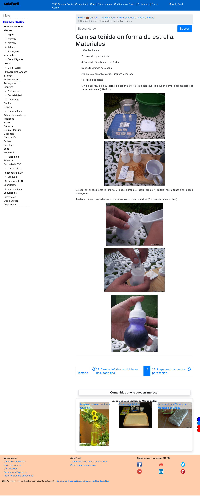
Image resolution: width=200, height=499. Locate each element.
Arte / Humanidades (15, 115)
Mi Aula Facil (176, 4)
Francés (11, 38)
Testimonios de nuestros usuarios (88, 461)
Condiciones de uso (65, 481)
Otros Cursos (11, 200)
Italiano (11, 47)
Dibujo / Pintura (12, 129)
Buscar (184, 28)
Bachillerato (10, 184)
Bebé (6, 148)
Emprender (13, 91)
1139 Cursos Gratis (63, 4)
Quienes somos (12, 465)
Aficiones (9, 118)
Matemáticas (14, 111)
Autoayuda (10, 83)
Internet (8, 75)
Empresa (8, 86)
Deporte (8, 126)
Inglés (10, 34)
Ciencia (8, 107)
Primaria (8, 160)
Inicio (6, 15)
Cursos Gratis (13, 22)
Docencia (9, 133)
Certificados (10, 468)
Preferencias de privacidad (18, 475)
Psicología (9, 152)
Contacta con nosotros (83, 465)
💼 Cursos (91, 17)
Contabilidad (14, 95)
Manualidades (11, 79)
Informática (10, 55)
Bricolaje (8, 145)
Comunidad (81, 4)
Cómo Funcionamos (15, 461)
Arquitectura (10, 204)
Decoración (10, 137)
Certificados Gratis (124, 4)
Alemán (11, 42)
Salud (7, 122)
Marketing (13, 99)
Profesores (143, 4)
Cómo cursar (105, 4)
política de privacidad (82, 481)
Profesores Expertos (15, 472)
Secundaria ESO (12, 164)
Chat (92, 4)
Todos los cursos (13, 26)
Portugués (13, 51)
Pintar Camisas (145, 17)
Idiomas (8, 30)
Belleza (8, 141)
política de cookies (101, 481)
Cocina (7, 103)
